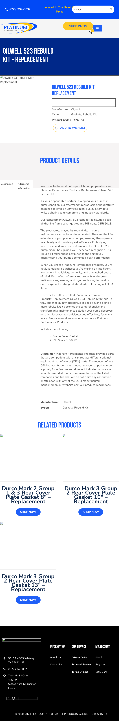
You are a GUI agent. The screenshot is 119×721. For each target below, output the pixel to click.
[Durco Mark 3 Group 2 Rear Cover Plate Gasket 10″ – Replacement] (91, 458)
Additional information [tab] (24, 186)
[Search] (111, 9)
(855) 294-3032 (17, 669)
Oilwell (75, 109)
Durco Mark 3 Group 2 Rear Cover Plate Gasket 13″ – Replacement (28, 583)
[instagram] (13, 698)
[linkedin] (19, 698)
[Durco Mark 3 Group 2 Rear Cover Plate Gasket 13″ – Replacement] (28, 546)
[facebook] (8, 698)
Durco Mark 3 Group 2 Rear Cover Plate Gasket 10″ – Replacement (90, 495)
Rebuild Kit (90, 114)
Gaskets (76, 114)
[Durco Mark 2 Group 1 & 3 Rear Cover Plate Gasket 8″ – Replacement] (28, 458)
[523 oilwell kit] (22, 80)
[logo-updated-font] (19, 23)
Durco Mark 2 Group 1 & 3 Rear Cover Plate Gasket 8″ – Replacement (28, 495)
